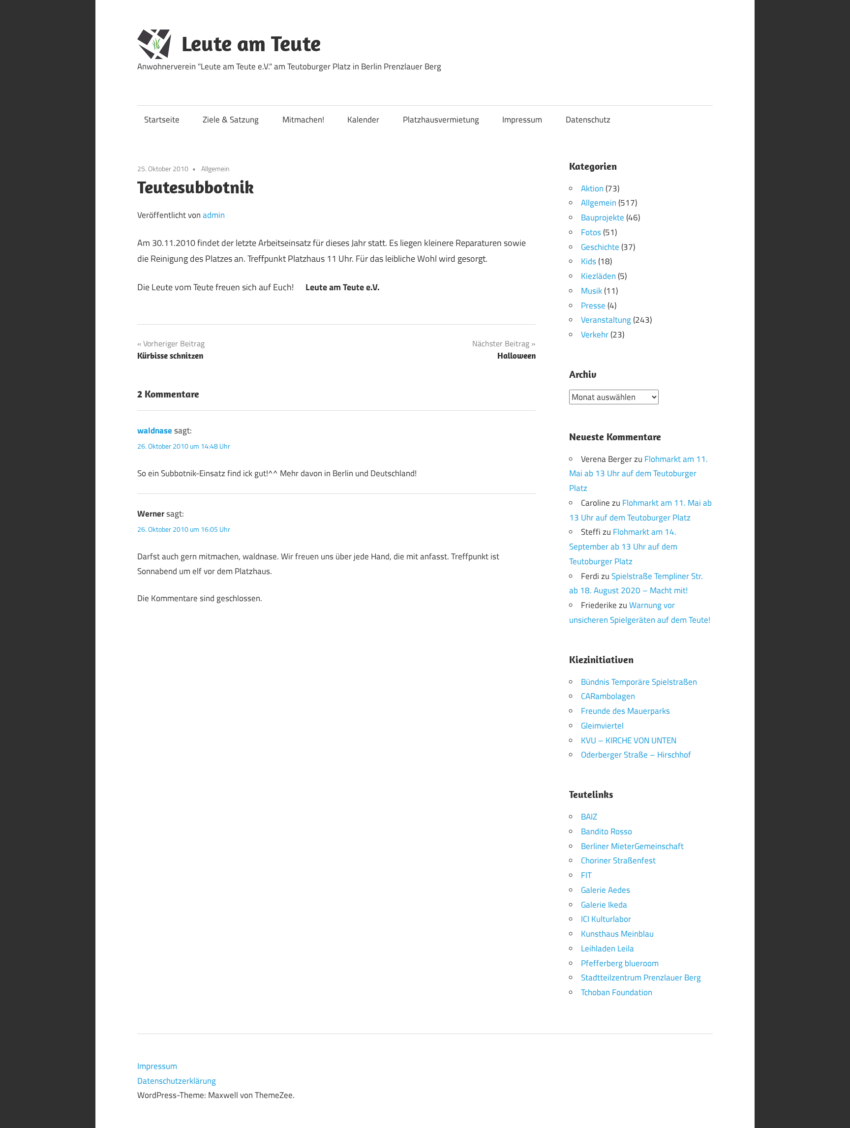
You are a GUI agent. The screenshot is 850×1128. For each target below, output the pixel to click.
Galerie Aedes (605, 890)
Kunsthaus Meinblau (617, 933)
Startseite (162, 119)
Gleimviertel (602, 725)
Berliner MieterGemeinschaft (632, 846)
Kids (588, 261)
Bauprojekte (602, 217)
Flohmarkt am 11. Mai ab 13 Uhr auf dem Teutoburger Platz (638, 474)
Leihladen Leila (607, 948)
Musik (591, 290)
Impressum (522, 119)
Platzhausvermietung (441, 119)
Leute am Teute (251, 43)
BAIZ (589, 816)
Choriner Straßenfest (618, 860)
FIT (586, 875)
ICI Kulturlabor (606, 919)
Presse (593, 305)
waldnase (154, 430)
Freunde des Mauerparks (625, 710)
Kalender (363, 119)
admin (214, 215)
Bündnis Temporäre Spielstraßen (639, 681)
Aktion (592, 188)
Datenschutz (588, 119)
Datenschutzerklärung (176, 1080)
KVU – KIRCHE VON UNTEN (628, 740)
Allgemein (215, 168)
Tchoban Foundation (616, 992)
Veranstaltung (606, 319)
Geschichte (600, 247)
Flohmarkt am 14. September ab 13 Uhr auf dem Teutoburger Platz (623, 546)
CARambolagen (608, 696)
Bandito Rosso (606, 831)
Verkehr (594, 334)
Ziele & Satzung (231, 119)
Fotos (591, 232)
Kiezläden (598, 276)
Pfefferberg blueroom (620, 963)
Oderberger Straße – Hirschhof (636, 754)
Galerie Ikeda (604, 904)
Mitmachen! (303, 119)
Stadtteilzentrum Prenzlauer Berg (641, 977)
